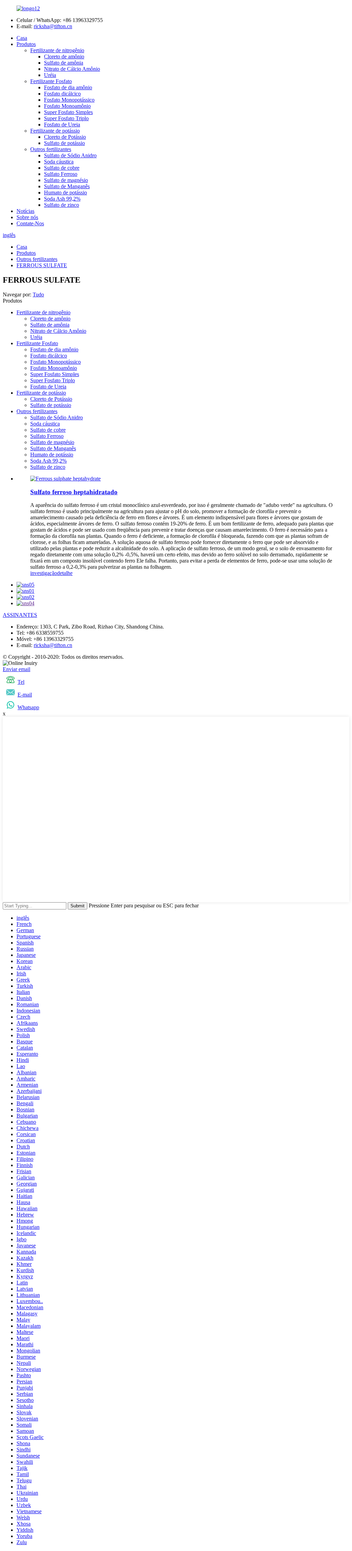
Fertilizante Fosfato (51, 81)
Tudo (38, 294)
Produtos (26, 44)
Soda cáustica (59, 162)
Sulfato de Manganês (67, 186)
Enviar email (16, 669)
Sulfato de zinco (61, 205)
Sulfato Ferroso (60, 174)
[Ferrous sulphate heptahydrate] (65, 479)
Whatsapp (28, 707)
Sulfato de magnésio (66, 180)
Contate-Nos (30, 223)
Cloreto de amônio (64, 56)
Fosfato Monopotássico (69, 100)
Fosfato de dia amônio (68, 87)
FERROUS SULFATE (41, 265)
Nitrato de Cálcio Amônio (72, 69)
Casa (21, 38)
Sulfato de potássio (64, 143)
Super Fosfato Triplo (66, 118)
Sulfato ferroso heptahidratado (74, 492)
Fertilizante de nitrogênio (57, 50)
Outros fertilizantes (50, 149)
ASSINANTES (20, 615)
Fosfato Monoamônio (67, 106)
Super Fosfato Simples (68, 112)
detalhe (65, 573)
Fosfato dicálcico (62, 94)
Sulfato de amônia (63, 63)
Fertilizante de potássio (55, 131)
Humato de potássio (65, 192)
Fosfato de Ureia (62, 124)
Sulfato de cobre (61, 168)
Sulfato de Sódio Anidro (70, 155)
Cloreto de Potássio (65, 137)
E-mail (25, 695)
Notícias (25, 211)
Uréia (50, 75)
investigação (43, 573)
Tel (21, 682)
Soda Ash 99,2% (62, 199)
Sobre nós (27, 217)
